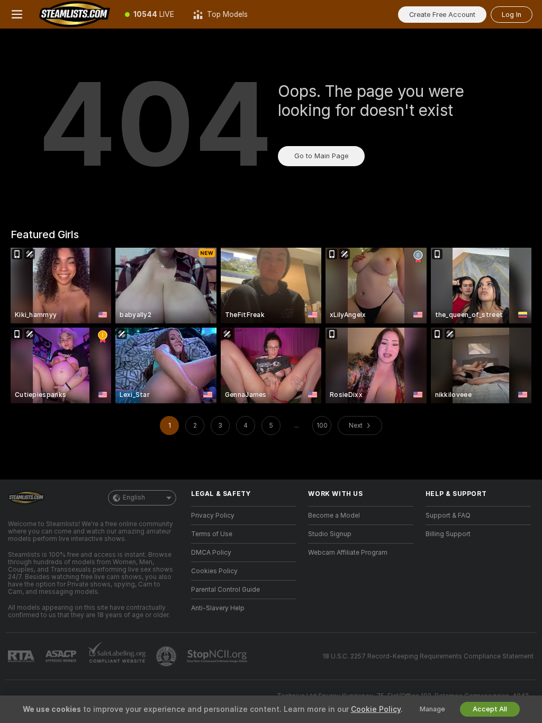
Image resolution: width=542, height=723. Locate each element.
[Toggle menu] (17, 14)
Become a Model (334, 515)
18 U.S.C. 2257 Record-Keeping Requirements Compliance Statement (428, 656)
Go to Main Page (321, 156)
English (134, 497)
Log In (511, 15)
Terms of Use (211, 534)
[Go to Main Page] (74, 14)
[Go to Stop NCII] (218, 656)
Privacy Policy (212, 515)
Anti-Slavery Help (218, 608)
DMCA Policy (211, 552)
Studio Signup (329, 534)
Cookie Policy (376, 709)
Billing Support (448, 534)
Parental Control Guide (225, 589)
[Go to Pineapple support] (167, 656)
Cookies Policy (214, 571)
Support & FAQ (448, 515)
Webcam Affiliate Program (347, 552)
